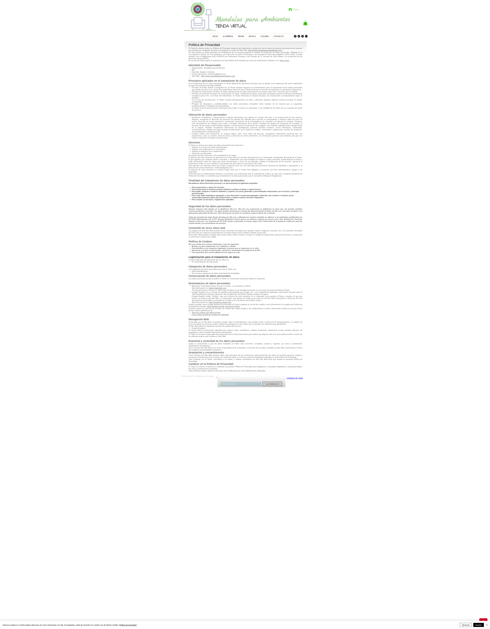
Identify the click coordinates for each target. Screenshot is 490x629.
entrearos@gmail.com (217, 74)
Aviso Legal (284, 60)
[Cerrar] (486, 625)
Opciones (466, 625)
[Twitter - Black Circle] (299, 36)
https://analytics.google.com (220, 302)
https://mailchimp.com (217, 288)
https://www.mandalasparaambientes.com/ (265, 50)
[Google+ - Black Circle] (306, 36)
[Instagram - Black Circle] (302, 36)
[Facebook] (295, 36)
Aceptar (478, 625)
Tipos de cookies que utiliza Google (206, 313)
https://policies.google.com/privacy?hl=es (223, 306)
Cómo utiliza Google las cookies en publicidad (210, 315)
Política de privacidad (128, 625)
